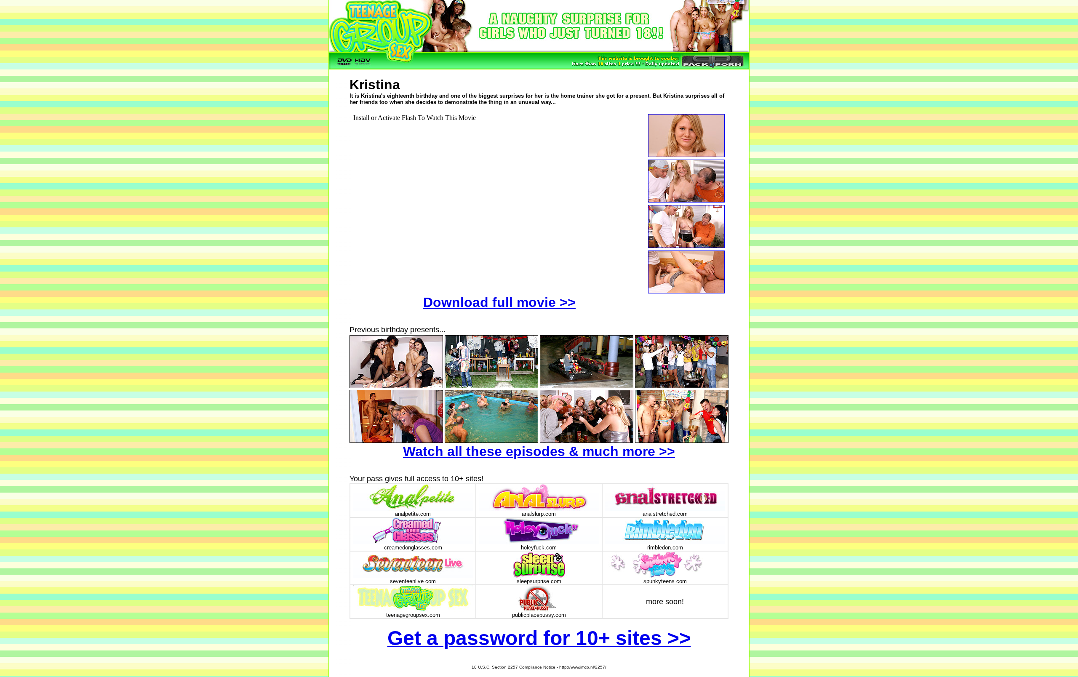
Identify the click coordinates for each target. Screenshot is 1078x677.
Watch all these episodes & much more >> (539, 451)
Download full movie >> (499, 302)
